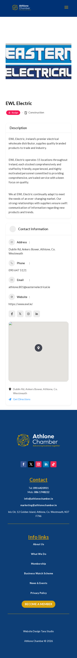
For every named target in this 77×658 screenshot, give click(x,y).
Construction (36, 112)
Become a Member (38, 604)
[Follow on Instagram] (38, 464)
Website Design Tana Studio (38, 631)
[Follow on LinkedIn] (46, 464)
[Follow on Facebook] (24, 464)
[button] (38, 348)
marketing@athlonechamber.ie (38, 505)
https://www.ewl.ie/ (21, 304)
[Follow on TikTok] (53, 464)
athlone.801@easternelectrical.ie (29, 287)
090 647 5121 (18, 270)
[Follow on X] (31, 464)
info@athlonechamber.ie (38, 498)
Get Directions (21, 399)
